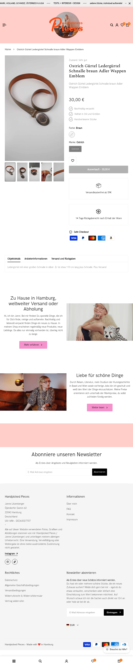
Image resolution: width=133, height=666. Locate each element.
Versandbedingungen (15, 590)
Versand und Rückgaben (63, 258)
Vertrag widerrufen (14, 601)
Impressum (72, 519)
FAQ (68, 509)
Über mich (71, 503)
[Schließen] (129, 3)
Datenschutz (11, 580)
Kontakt (70, 514)
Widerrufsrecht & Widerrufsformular (23, 596)
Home (8, 49)
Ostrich (76, 149)
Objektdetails (13, 258)
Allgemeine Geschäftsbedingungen (22, 585)
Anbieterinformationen (35, 258)
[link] (99, 322)
